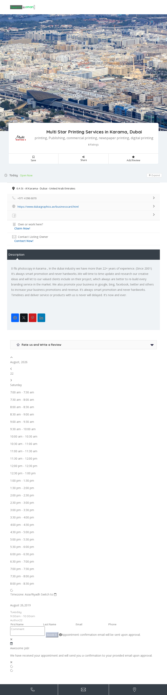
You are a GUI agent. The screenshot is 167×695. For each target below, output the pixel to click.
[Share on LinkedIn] (41, 317)
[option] (83, 72)
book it (52, 635)
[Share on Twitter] (24, 317)
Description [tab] (16, 254)
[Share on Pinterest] (32, 317)
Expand (155, 175)
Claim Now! (22, 228)
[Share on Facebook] (15, 317)
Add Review (133, 160)
